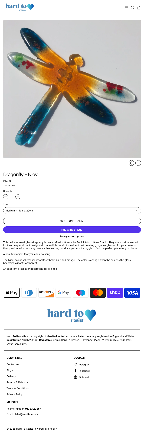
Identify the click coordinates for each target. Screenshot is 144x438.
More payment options (72, 236)
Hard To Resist (24, 428)
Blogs (9, 370)
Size (5, 204)
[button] (132, 7)
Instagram (84, 364)
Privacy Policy (14, 394)
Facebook (84, 370)
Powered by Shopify (45, 428)
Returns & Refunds (17, 382)
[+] (17, 196)
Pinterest (84, 377)
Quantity (7, 191)
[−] (5, 196)
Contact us (12, 364)
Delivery (11, 376)
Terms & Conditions (17, 388)
